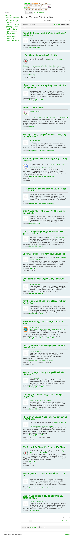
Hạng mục (57, 24)
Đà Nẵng (31, 111)
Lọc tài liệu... (26, 28)
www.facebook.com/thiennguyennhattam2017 (42, 426)
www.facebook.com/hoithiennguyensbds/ (41, 168)
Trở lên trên (67, 534)
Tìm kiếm (29, 12)
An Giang (59, 59)
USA (31, 39)
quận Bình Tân (54, 164)
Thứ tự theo (47, 20)
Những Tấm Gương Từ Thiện (12, 22)
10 (59, 521)
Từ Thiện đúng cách (12, 40)
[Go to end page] (67, 521)
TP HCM (32, 140)
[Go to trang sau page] (63, 521)
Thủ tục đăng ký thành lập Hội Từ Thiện (12, 28)
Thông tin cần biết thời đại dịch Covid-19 (12, 25)
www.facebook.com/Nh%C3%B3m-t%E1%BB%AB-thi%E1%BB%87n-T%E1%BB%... (47, 118)
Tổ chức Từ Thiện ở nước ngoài (11, 37)
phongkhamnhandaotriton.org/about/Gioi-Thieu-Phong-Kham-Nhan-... (42, 66)
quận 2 (56, 423)
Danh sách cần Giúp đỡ (12, 18)
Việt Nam (37, 111)
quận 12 (32, 501)
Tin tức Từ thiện (11, 31)
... (43, 521)
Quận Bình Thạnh (34, 400)
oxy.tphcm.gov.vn (34, 142)
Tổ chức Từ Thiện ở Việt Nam (11, 34)
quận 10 (50, 237)
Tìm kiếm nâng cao (39, 12)
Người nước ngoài (34, 47)
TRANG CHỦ (7, 16)
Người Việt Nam (34, 510)
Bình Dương (33, 351)
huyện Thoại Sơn (61, 257)
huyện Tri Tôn (52, 59)
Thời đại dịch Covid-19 (36, 100)
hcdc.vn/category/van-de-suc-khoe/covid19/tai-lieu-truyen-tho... (47, 329)
